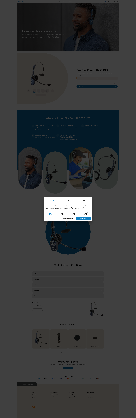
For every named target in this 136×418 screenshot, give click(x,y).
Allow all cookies (83, 218)
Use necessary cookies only (68, 218)
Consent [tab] (52, 200)
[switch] (62, 214)
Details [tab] (68, 200)
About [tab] (84, 200)
